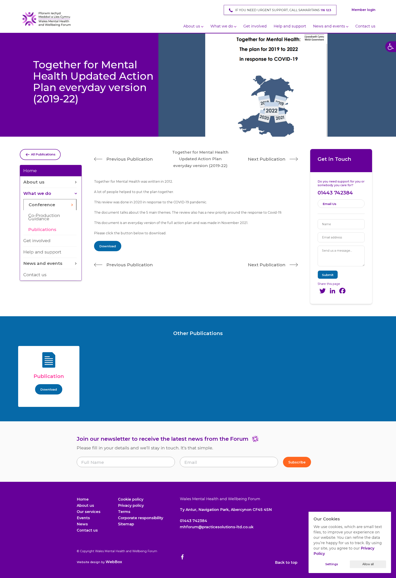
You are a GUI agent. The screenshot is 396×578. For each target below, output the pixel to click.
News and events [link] (329, 26)
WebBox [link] (114, 562)
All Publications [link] (42, 154)
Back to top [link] (286, 562)
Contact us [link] (365, 26)
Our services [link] (88, 511)
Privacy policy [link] (131, 505)
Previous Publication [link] (129, 159)
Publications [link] (42, 229)
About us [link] (191, 26)
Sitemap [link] (126, 524)
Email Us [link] (329, 204)
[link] (46, 19)
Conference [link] (42, 204)
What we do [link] (221, 26)
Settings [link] (331, 564)
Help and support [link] (290, 26)
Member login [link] (363, 10)
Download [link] (107, 246)
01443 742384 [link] (335, 193)
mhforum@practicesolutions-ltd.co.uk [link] (216, 527)
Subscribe (297, 462)
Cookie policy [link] (130, 499)
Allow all (368, 564)
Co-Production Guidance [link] (44, 217)
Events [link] (83, 518)
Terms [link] (124, 511)
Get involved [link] (255, 26)
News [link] (82, 524)
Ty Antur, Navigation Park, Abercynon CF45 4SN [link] (226, 509)
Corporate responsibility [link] (140, 518)
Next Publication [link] (266, 159)
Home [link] (30, 170)
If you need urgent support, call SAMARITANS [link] (282, 10)
